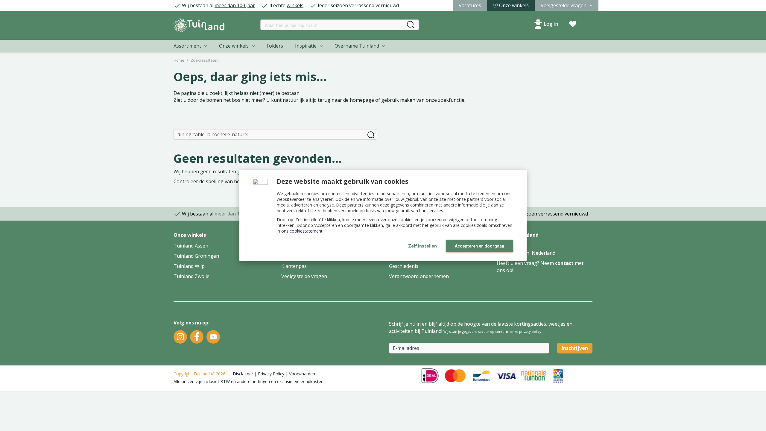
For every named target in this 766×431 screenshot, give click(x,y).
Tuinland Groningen (196, 256)
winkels (295, 5)
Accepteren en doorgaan (479, 246)
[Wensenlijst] (572, 24)
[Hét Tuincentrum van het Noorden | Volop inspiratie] (199, 25)
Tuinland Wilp (189, 266)
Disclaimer (243, 374)
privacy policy (530, 331)
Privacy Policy (271, 374)
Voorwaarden (302, 374)
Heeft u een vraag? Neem (526, 263)
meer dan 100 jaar (235, 5)
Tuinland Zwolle (191, 276)
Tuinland (201, 374)
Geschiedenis (403, 266)
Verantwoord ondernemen (419, 276)
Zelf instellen (422, 246)
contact (564, 263)
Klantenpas (294, 266)
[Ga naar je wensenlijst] (572, 24)
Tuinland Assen (191, 245)
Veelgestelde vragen (304, 276)
